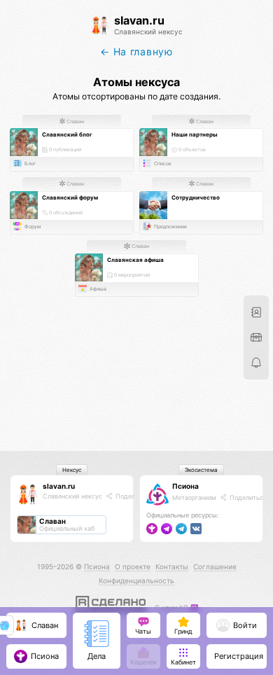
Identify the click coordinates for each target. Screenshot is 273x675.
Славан (74, 121)
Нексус (71, 469)
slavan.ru (59, 486)
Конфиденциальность (136, 580)
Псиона (185, 486)
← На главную (136, 51)
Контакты (171, 566)
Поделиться (133, 496)
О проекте (132, 566)
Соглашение (215, 566)
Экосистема (201, 469)
